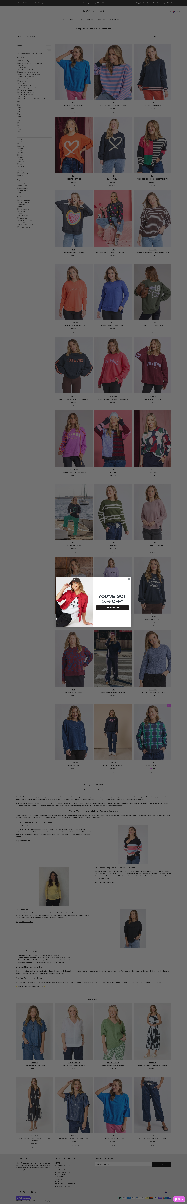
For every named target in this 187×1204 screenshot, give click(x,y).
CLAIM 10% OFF (112, 607)
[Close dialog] (129, 579)
